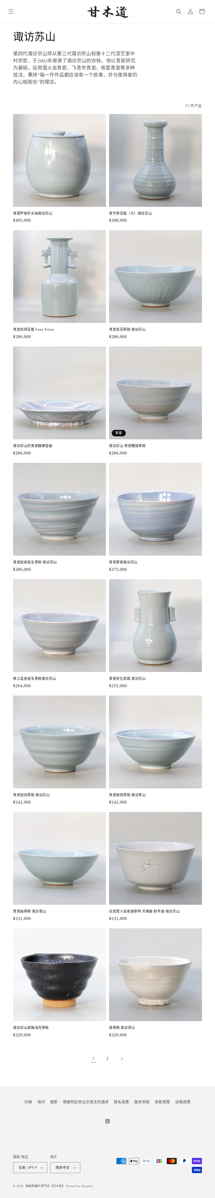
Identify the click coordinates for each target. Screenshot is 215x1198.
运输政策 (182, 1102)
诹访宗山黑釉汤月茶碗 (31, 1027)
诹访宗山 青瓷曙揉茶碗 (127, 446)
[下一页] (121, 1059)
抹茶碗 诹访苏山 (122, 1027)
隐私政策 (121, 1102)
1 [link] (93, 1058)
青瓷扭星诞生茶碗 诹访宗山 (35, 562)
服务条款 (141, 1102)
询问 (41, 1102)
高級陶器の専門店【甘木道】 (45, 1186)
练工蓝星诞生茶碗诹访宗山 (34, 678)
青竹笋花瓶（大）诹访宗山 (130, 213)
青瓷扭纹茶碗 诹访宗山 (31, 795)
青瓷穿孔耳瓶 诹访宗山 (127, 678)
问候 (28, 1102)
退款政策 (162, 1102)
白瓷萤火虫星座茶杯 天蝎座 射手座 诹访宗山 (144, 911)
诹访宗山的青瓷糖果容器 (32, 446)
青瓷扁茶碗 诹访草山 (29, 911)
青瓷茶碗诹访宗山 (123, 562)
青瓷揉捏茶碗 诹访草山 (127, 795)
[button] (11, 11)
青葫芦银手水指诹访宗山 (32, 213)
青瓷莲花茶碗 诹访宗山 (127, 329)
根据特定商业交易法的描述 (86, 1102)
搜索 (54, 1102)
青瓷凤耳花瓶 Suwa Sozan (33, 329)
